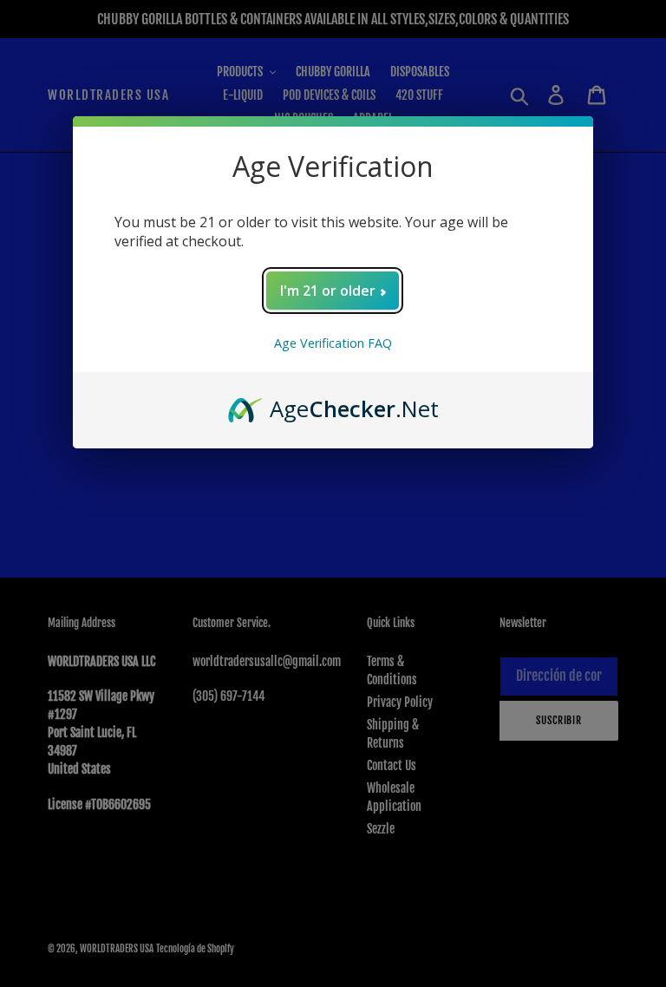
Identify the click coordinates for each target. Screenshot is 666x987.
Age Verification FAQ (333, 343)
